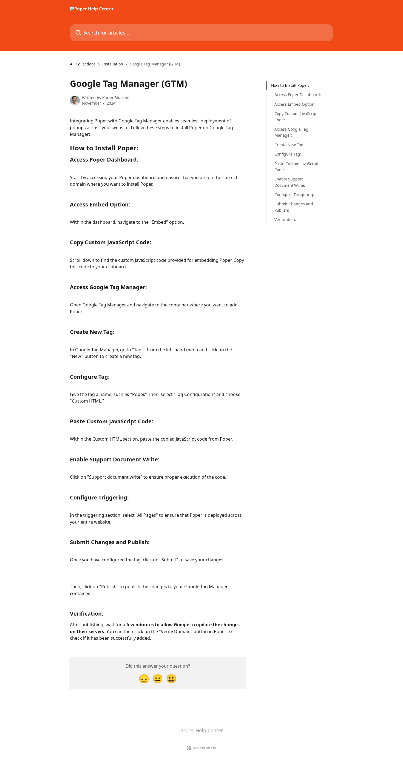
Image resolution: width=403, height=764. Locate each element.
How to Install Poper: (290, 85)
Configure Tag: (287, 154)
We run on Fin (204, 747)
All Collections (83, 64)
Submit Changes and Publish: (293, 206)
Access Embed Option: (295, 104)
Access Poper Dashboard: (297, 94)
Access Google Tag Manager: (291, 132)
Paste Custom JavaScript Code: (296, 166)
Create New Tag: (289, 144)
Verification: (285, 219)
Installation (112, 64)
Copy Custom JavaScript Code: (296, 116)
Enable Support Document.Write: (289, 182)
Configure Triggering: (294, 194)
